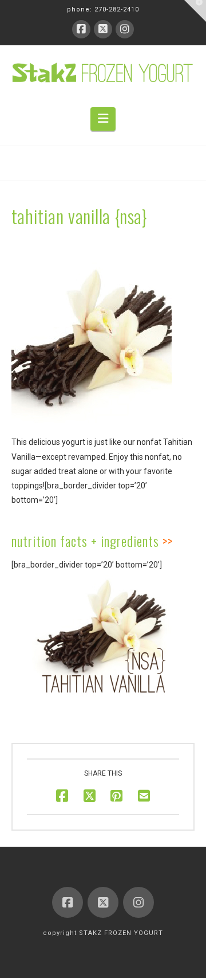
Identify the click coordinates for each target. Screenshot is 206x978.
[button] (103, 119)
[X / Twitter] (103, 29)
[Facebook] (81, 29)
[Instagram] (125, 29)
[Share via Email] (144, 795)
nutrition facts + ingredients (85, 540)
